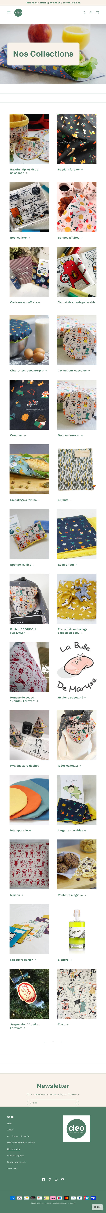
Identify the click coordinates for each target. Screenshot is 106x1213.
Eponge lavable (20, 564)
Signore (63, 959)
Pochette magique (70, 895)
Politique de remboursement (21, 1143)
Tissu (61, 1024)
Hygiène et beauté (70, 697)
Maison (15, 895)
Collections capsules (72, 370)
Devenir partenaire (16, 1162)
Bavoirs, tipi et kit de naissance (24, 171)
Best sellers (18, 237)
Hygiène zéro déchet (24, 765)
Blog (9, 1123)
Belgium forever (69, 169)
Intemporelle (19, 830)
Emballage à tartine (23, 500)
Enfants (63, 500)
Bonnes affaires (69, 237)
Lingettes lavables (70, 830)
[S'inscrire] (76, 1103)
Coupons (16, 435)
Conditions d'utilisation (18, 1136)
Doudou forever (69, 435)
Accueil (10, 1130)
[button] (9, 12)
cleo (38, 1203)
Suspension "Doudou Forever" (24, 1026)
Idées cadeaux (68, 765)
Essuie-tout (66, 564)
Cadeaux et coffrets (23, 302)
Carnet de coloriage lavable (77, 302)
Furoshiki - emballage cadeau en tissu (73, 631)
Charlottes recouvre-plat (27, 370)
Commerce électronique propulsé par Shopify (57, 1203)
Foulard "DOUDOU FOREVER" (23, 631)
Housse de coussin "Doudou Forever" (23, 699)
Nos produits (13, 1149)
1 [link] (45, 1042)
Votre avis (12, 1168)
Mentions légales (15, 1156)
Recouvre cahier (21, 959)
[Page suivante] (61, 1042)
